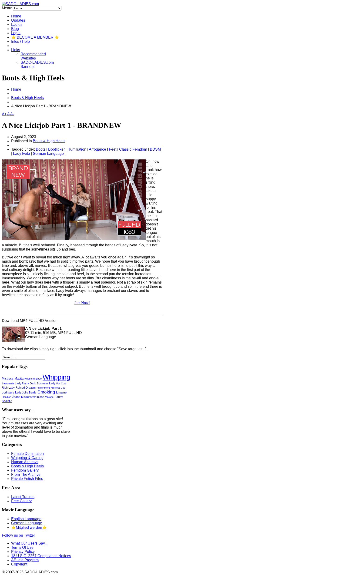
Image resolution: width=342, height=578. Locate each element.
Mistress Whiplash (32, 397)
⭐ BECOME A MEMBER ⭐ (35, 37)
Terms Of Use (22, 547)
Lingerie (61, 392)
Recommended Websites (33, 56)
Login (15, 33)
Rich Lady (8, 387)
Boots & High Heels (27, 98)
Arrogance (97, 149)
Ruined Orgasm (26, 387)
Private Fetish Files (27, 479)
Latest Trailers (22, 497)
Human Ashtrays (24, 462)
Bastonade (8, 383)
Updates (18, 20)
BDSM (155, 149)
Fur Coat (61, 383)
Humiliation (76, 149)
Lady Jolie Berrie (26, 392)
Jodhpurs (8, 392)
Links (15, 50)
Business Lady (46, 383)
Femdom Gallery (25, 470)
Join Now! (82, 303)
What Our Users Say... (29, 543)
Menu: (7, 8)
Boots (40, 149)
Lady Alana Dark (25, 383)
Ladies (16, 24)
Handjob (6, 397)
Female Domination (27, 454)
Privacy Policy (23, 552)
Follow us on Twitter (18, 535)
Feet (112, 149)
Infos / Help (20, 41)
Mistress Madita (12, 378)
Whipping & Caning (27, 458)
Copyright (19, 564)
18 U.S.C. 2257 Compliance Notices (41, 556)
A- (12, 114)
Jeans (16, 397)
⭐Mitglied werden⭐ (29, 527)
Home (16, 16)
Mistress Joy (58, 387)
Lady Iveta (21, 153)
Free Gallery (21, 501)
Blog (15, 29)
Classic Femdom (133, 149)
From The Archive (25, 474)
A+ (4, 114)
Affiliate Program (25, 560)
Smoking (46, 392)
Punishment (43, 387)
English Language (26, 519)
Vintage (49, 397)
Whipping (56, 377)
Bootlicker (56, 149)
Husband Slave (33, 378)
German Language (48, 153)
